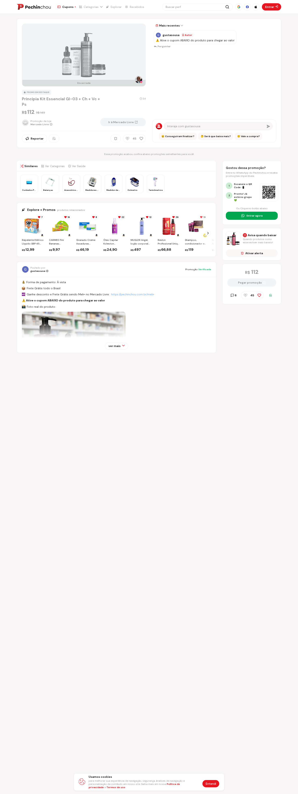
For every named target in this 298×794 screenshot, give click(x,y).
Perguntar (164, 46)
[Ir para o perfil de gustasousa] (158, 35)
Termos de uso (115, 787)
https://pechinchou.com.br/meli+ (132, 294)
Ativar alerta (254, 253)
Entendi (211, 783)
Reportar (37, 138)
